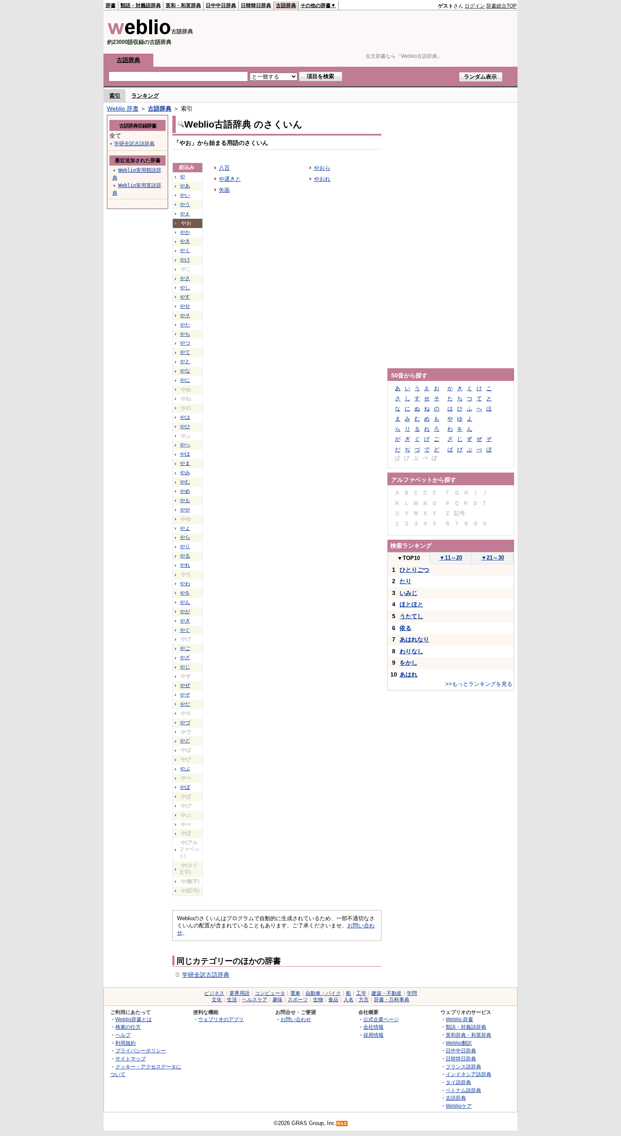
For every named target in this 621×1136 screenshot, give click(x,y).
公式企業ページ (381, 1019)
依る (405, 628)
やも (185, 500)
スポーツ (298, 999)
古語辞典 (286, 5)
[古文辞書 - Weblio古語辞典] (139, 33)
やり (185, 546)
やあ (185, 186)
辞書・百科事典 (391, 999)
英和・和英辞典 (183, 5)
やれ (185, 565)
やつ (185, 343)
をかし (408, 662)
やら (185, 537)
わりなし (411, 651)
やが (185, 611)
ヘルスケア (254, 999)
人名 (348, 999)
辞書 (111, 5)
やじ (185, 667)
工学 (361, 993)
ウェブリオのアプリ (221, 1019)
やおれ (322, 179)
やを (185, 593)
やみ (185, 473)
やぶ (185, 769)
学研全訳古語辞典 (205, 974)
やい (185, 195)
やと (185, 361)
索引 (114, 95)
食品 (333, 999)
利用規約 (125, 1043)
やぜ (185, 685)
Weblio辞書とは (133, 1019)
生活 (232, 999)
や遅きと (230, 179)
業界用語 (239, 993)
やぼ (185, 787)
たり (405, 581)
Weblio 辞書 (123, 108)
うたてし (411, 616)
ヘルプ (123, 1035)
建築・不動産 (386, 993)
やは (185, 417)
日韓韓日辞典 (256, 5)
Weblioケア (459, 1106)
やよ (185, 528)
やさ (185, 278)
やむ (185, 482)
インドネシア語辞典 (468, 1074)
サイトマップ (130, 1058)
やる (185, 556)
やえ (185, 214)
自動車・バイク (323, 993)
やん (185, 602)
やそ (185, 315)
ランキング (145, 95)
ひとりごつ (414, 569)
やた (185, 325)
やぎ (185, 621)
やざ (185, 657)
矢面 (224, 190)
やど (185, 741)
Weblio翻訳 (459, 1043)
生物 (318, 999)
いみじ (408, 593)
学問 (412, 993)
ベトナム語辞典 (463, 1090)
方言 (364, 999)
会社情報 (373, 1027)
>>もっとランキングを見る (478, 684)
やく (185, 250)
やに (185, 380)
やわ (185, 584)
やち (185, 334)
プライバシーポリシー (140, 1050)
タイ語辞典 (458, 1082)
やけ (185, 260)
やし (185, 288)
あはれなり (414, 639)
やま (185, 463)
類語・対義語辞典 (140, 5)
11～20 (450, 557)
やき (185, 241)
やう (185, 204)
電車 (295, 993)
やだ (185, 704)
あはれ (408, 674)
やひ (185, 426)
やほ (185, 454)
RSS (342, 1123)
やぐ (185, 630)
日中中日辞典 (221, 5)
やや (185, 510)
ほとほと (411, 604)
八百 (224, 168)
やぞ (185, 695)
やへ (185, 445)
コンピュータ (270, 993)
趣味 (277, 999)
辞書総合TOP (501, 6)
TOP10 (408, 558)
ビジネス (214, 993)
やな (185, 371)
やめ (185, 491)
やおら (322, 168)
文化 (217, 999)
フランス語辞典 (463, 1066)
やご (185, 648)
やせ (185, 306)
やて (185, 352)
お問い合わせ (296, 1019)
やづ (185, 723)
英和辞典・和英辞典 (468, 1035)
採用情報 (373, 1035)
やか (185, 232)
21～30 (492, 557)
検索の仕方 (128, 1027)
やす (185, 297)
